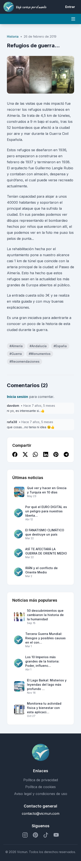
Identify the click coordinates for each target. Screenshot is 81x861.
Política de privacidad (40, 780)
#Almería (16, 346)
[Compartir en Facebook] (14, 454)
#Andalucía (38, 346)
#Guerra (16, 354)
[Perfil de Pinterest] (35, 835)
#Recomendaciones (25, 361)
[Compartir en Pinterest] (56, 454)
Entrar (70, 7)
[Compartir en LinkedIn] (45, 454)
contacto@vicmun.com (40, 813)
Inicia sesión (17, 396)
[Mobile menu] (73, 19)
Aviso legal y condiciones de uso (40, 794)
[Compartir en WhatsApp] (35, 454)
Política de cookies (40, 787)
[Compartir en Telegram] (66, 454)
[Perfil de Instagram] (25, 835)
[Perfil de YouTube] (56, 835)
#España (60, 346)
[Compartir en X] (25, 454)
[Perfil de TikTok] (45, 835)
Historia (13, 36)
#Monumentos (40, 354)
